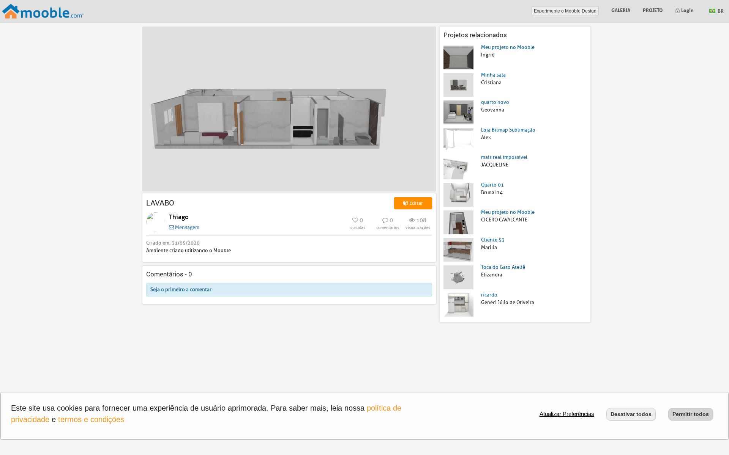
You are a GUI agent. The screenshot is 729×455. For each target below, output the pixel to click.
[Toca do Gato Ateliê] (458, 277)
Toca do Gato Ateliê (503, 267)
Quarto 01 (492, 185)
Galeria (620, 10)
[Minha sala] (458, 84)
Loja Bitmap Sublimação (508, 130)
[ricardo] (458, 304)
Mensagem (186, 227)
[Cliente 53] (458, 249)
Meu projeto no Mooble (508, 47)
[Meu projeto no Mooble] (458, 57)
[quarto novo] (458, 112)
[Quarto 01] (458, 194)
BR (720, 10)
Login (687, 10)
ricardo (489, 295)
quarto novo (495, 102)
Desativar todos (631, 414)
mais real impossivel (504, 157)
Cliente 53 (493, 240)
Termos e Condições (91, 419)
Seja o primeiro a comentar (180, 289)
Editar (415, 203)
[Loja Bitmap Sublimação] (458, 139)
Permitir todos (690, 414)
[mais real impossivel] (458, 167)
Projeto (653, 10)
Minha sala (493, 75)
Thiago (179, 217)
